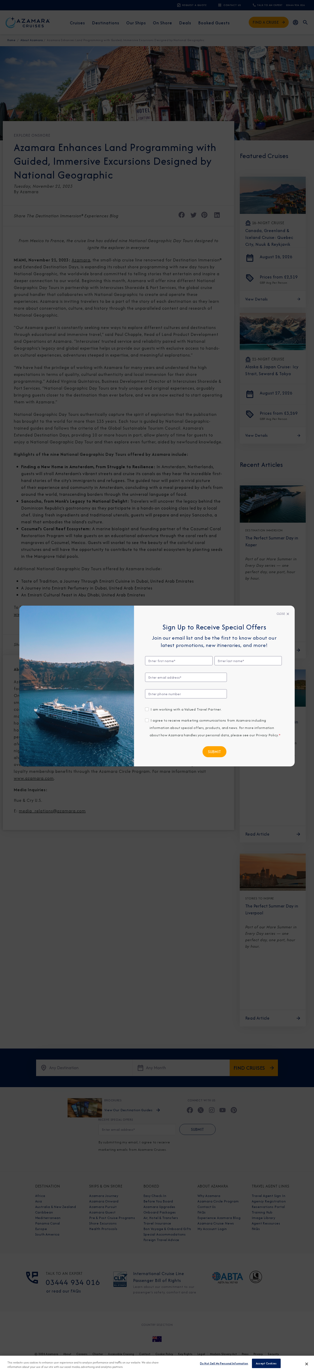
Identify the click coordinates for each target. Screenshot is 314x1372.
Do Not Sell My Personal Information (224, 1363)
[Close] (307, 1364)
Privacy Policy (267, 735)
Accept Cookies (266, 1363)
